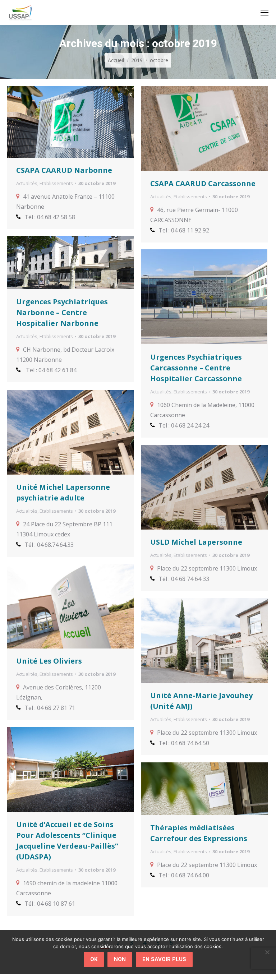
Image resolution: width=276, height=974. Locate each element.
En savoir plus (164, 959)
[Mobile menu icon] (264, 12)
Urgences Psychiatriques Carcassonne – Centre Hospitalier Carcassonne (196, 367)
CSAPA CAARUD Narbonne (64, 170)
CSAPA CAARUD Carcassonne (203, 183)
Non (120, 959)
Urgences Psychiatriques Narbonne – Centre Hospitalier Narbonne (62, 312)
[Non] (267, 952)
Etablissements (56, 183)
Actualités (26, 183)
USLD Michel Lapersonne (196, 542)
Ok (93, 959)
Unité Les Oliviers (49, 661)
